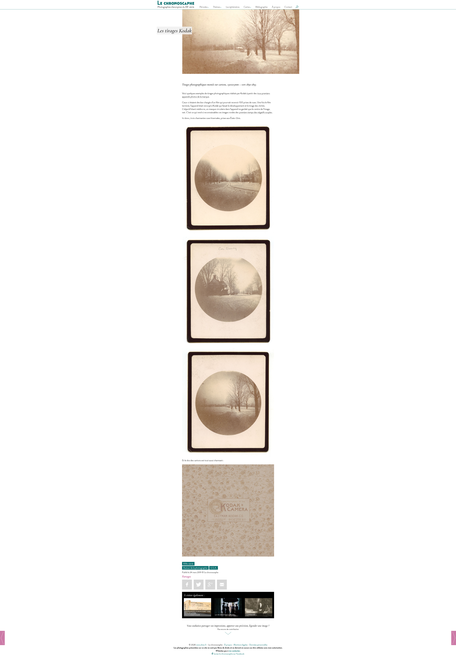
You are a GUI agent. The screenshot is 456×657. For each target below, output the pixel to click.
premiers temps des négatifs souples (255, 112)
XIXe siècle (188, 563)
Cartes (247, 7)
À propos (276, 7)
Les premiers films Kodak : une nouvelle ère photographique (197, 613)
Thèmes (216, 7)
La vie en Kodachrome (225, 615)
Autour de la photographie (195, 568)
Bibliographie (261, 7)
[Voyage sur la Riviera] (453, 638)
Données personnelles (258, 644)
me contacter (234, 650)
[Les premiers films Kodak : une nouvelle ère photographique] (2, 638)
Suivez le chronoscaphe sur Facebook (228, 653)
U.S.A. (213, 568)
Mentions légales (240, 644)
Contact (288, 7)
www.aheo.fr (201, 644)
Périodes (203, 7)
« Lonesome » (251, 615)
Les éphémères (233, 7)
